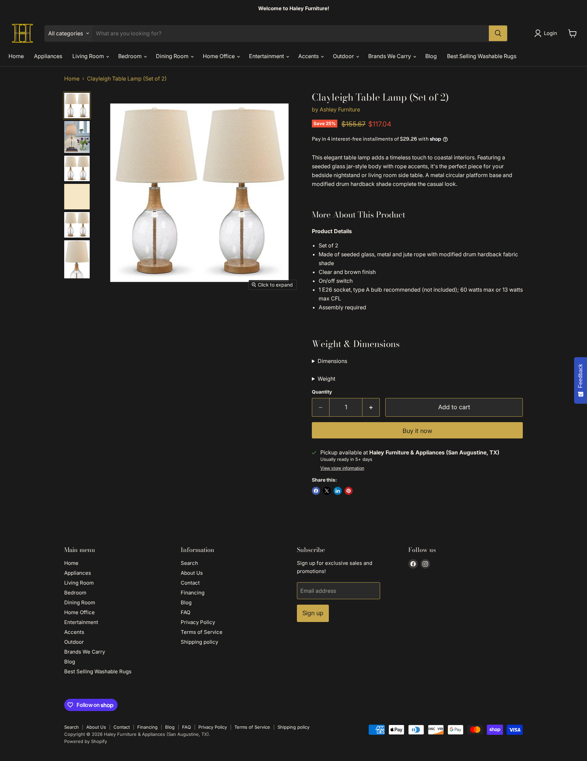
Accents (309, 56)
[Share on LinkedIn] (338, 491)
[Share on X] (327, 491)
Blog (431, 56)
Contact (190, 583)
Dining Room (173, 56)
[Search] (498, 33)
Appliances (48, 56)
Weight (326, 378)
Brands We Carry (390, 56)
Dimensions (332, 361)
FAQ (185, 612)
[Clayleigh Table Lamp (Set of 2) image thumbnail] (77, 105)
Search (189, 563)
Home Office (219, 56)
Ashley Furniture (340, 109)
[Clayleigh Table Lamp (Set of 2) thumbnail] (77, 137)
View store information (342, 468)
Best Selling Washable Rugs (481, 56)
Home (16, 56)
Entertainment (267, 56)
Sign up (312, 613)
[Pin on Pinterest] (348, 491)
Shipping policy (199, 642)
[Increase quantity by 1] (371, 407)
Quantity (322, 392)
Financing (192, 592)
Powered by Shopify (85, 741)
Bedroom (130, 56)
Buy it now (417, 430)
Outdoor (344, 56)
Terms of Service (202, 632)
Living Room (88, 56)
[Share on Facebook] (316, 491)
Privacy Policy (198, 622)
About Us (192, 573)
